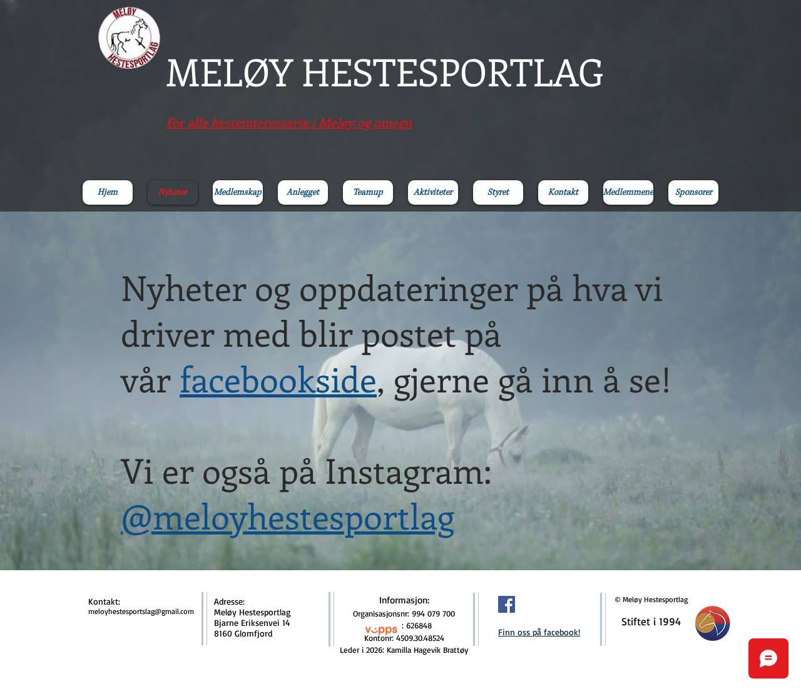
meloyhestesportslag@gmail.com (141, 611)
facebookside (278, 378)
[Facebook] (506, 604)
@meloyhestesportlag (287, 515)
